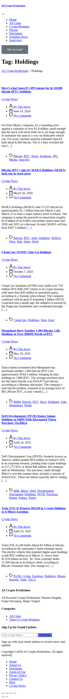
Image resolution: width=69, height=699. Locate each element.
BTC (27, 156)
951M (17, 576)
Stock (35, 241)
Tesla (23, 579)
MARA (56, 238)
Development (45, 490)
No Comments (22, 115)
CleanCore (19, 320)
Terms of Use (17, 672)
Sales (27, 241)
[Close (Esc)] (14, 693)
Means (13, 159)
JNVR (41, 494)
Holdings (45, 156)
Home (13, 661)
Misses (61, 576)
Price (12, 241)
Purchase (52, 494)
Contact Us (16, 678)
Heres (35, 156)
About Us (15, 665)
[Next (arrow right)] (6, 696)
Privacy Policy (18, 675)
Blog (12, 682)
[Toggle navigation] (3, 14)
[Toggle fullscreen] (6, 693)
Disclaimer (15, 668)
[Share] (10, 693)
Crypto (26, 576)
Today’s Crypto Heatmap (24, 619)
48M (16, 490)
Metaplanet (16, 405)
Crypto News (10, 99)
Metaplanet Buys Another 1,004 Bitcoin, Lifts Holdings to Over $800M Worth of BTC (31, 332)
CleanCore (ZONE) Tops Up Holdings (26, 252)
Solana (23, 497)
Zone (51, 320)
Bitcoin (17, 156)
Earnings (37, 576)
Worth (28, 405)
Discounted (16, 494)
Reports (14, 579)
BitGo (24, 490)
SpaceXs (24, 159)
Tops (44, 320)
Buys (43, 402)
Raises (13, 497)
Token (32, 497)
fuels (34, 238)
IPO (55, 156)
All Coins (15, 616)
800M (17, 402)
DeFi (33, 490)
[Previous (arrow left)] (3, 696)
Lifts (63, 402)
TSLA (32, 579)
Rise (19, 241)
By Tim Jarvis (21, 106)
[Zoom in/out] (3, 693)
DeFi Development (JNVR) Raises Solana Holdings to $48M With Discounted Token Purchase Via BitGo (29, 419)
